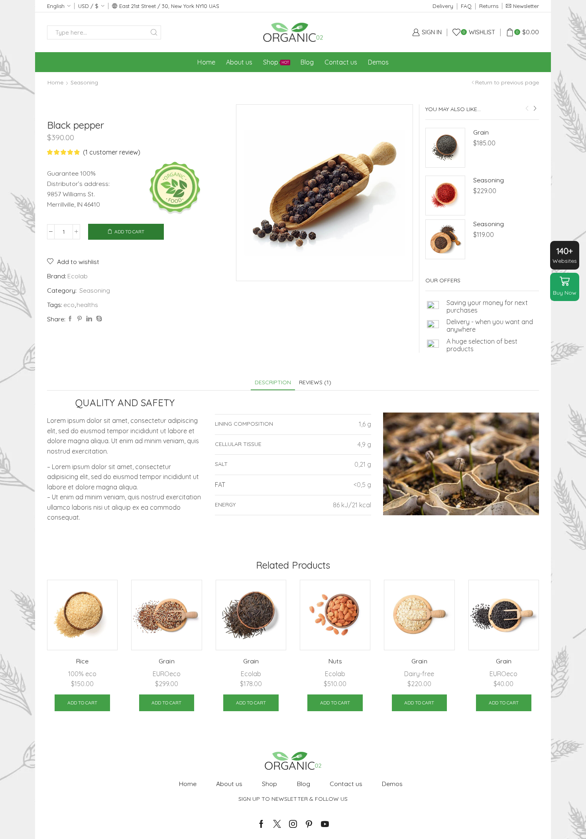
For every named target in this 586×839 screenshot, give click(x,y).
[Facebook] (70, 319)
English (56, 6)
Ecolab (77, 276)
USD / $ (88, 6)
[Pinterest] (79, 319)
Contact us (340, 62)
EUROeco (167, 674)
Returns (488, 6)
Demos (378, 62)
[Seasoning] (445, 195)
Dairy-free (419, 674)
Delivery (443, 6)
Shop (276, 62)
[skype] (98, 319)
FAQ (466, 6)
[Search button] (154, 32)
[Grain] (445, 148)
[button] (527, 108)
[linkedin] (89, 319)
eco (69, 305)
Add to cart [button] (82, 703)
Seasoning (84, 82)
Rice (82, 661)
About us (239, 62)
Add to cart (129, 232)
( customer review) (111, 152)
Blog (307, 62)
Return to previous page (507, 82)
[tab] (273, 382)
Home (206, 62)
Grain (481, 132)
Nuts (335, 661)
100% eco (82, 674)
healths (87, 305)
